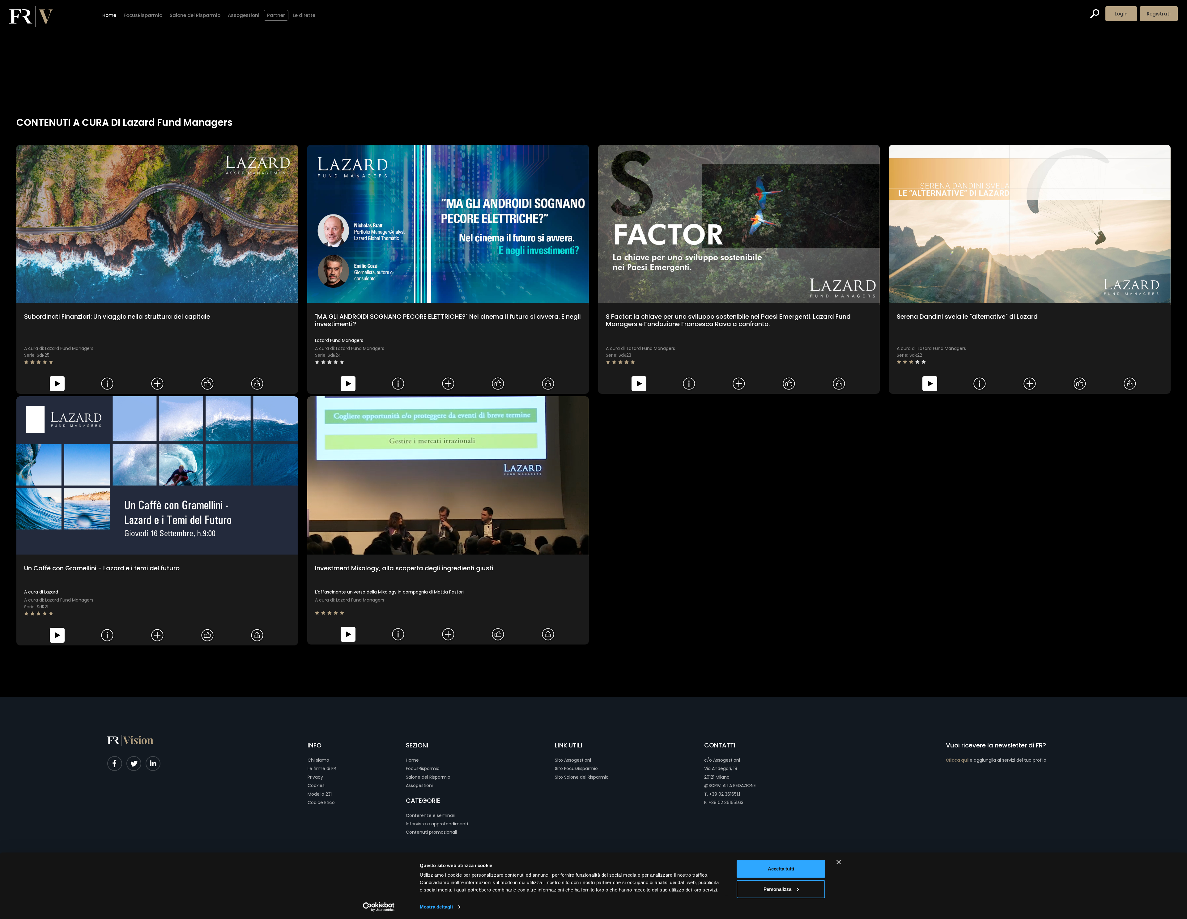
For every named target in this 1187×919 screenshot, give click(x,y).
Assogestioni (419, 785)
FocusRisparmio (423, 768)
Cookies (316, 785)
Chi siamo (318, 760)
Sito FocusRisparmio (576, 768)
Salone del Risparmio (428, 777)
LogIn (1121, 14)
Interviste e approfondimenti (437, 824)
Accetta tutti (781, 868)
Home (412, 760)
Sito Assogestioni (573, 760)
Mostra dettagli (436, 906)
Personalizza (777, 888)
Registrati (1159, 14)
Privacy (315, 777)
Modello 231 (320, 794)
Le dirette (304, 15)
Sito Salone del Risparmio (582, 777)
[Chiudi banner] (838, 862)
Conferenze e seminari (430, 815)
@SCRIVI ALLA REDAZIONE (730, 785)
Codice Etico (321, 802)
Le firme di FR (322, 768)
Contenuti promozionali (431, 832)
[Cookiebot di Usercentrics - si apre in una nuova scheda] (379, 907)
